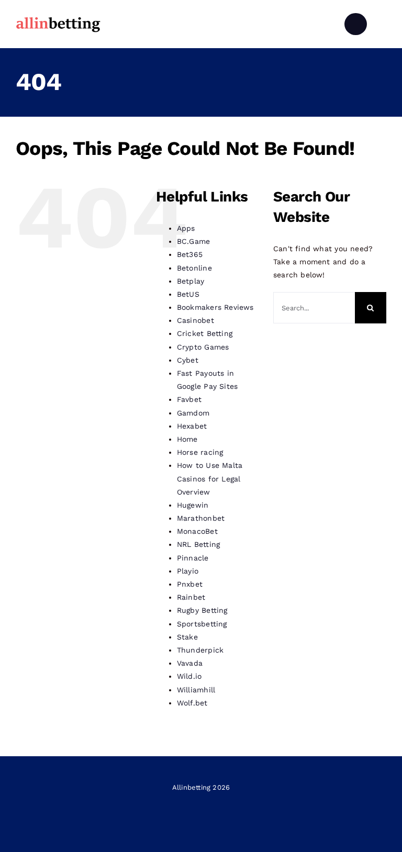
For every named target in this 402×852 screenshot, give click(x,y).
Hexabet (192, 426)
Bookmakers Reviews (215, 307)
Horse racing (200, 452)
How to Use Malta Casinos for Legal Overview (209, 478)
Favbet (189, 399)
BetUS (188, 294)
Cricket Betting (204, 333)
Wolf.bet (192, 703)
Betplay (190, 281)
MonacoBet (197, 531)
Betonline (194, 268)
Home (187, 439)
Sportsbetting (202, 624)
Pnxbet (190, 584)
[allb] (58, 18)
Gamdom (193, 413)
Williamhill (196, 690)
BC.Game (193, 241)
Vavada (190, 663)
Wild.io (189, 676)
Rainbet (191, 597)
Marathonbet (201, 518)
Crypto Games (203, 347)
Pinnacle (193, 558)
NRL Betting (198, 544)
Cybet (187, 360)
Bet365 (190, 254)
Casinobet (195, 320)
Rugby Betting (202, 610)
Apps (186, 228)
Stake (187, 637)
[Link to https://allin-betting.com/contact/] (355, 24)
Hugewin (192, 505)
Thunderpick (200, 650)
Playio (187, 571)
